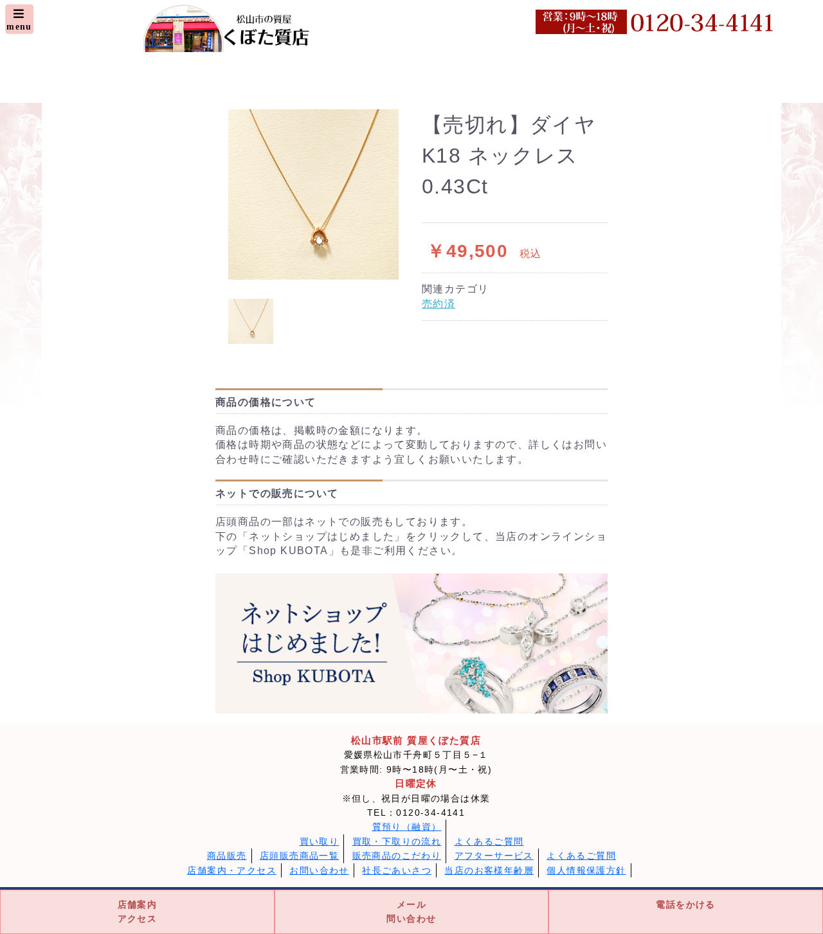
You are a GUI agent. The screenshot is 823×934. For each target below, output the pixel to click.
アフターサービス (494, 855)
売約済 (438, 303)
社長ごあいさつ (396, 870)
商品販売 (227, 855)
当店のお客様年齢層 (489, 870)
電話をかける (685, 904)
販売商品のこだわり (397, 855)
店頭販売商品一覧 (299, 855)
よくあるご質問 (489, 841)
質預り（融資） (407, 827)
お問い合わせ (318, 870)
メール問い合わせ (411, 911)
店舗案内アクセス (138, 911)
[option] (313, 194)
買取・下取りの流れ (397, 841)
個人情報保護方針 (586, 870)
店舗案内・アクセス (231, 870)
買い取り (319, 841)
